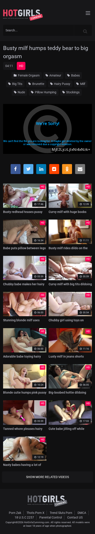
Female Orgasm (28, 75)
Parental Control (50, 517)
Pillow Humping (45, 92)
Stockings (72, 92)
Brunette (38, 84)
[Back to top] (87, 525)
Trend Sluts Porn (61, 513)
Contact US (75, 517)
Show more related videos (47, 477)
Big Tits (16, 84)
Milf (82, 84)
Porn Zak (15, 513)
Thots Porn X (35, 513)
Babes (75, 75)
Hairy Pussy (61, 84)
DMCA (82, 513)
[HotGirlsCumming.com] (23, 15)
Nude (21, 92)
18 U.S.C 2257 (24, 517)
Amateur (55, 75)
